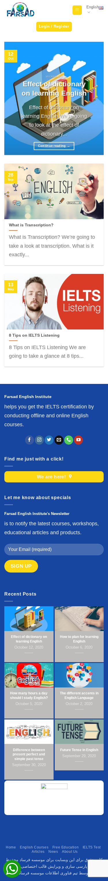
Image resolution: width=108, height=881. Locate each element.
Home (11, 847)
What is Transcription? (31, 225)
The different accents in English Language (79, 695)
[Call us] (68, 440)
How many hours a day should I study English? (29, 695)
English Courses (34, 847)
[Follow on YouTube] (78, 440)
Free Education (65, 847)
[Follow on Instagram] (39, 440)
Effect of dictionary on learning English (54, 88)
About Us (70, 852)
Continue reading (54, 145)
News (53, 852)
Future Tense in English (79, 750)
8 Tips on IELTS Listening (34, 335)
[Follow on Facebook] (29, 440)
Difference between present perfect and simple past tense (29, 754)
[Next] (94, 98)
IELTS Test (92, 847)
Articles (38, 852)
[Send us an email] (58, 440)
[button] (77, 10)
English (92, 7)
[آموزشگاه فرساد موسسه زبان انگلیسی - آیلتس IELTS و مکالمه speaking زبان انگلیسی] (20, 10)
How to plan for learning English (79, 639)
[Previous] (13, 98)
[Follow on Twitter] (49, 440)
